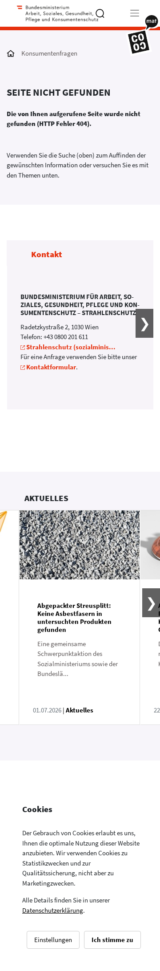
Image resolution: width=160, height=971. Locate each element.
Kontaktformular (51, 367)
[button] (138, 338)
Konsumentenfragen (49, 53)
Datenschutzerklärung (52, 910)
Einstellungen (53, 939)
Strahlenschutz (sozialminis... (71, 347)
